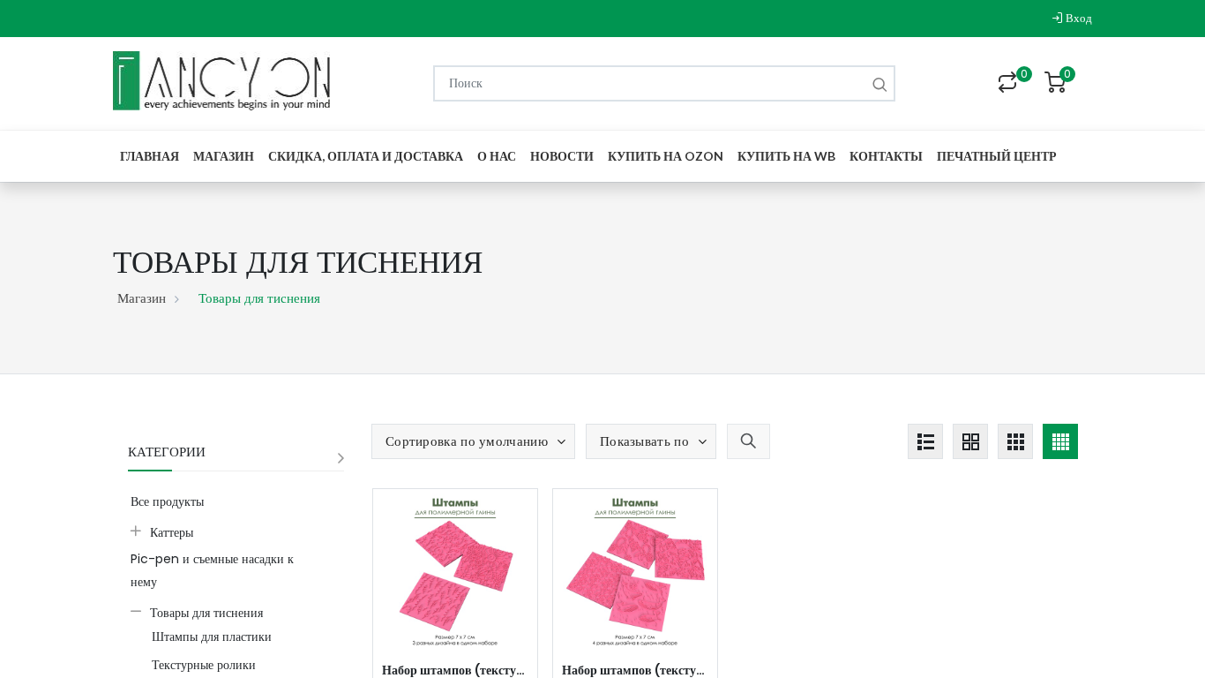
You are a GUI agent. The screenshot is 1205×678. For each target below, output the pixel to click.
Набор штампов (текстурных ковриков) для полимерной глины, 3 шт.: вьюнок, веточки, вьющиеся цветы (455, 670)
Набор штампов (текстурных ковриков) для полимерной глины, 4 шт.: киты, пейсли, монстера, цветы (635, 670)
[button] (473, 441)
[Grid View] (970, 441)
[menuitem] (149, 156)
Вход (1077, 18)
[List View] (925, 441)
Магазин (141, 298)
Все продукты (167, 501)
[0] (1007, 84)
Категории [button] (167, 451)
